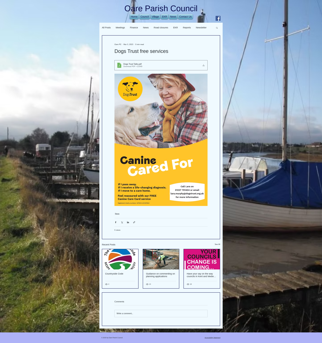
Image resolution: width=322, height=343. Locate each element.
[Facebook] (218, 18)
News (146, 27)
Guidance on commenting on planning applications (160, 275)
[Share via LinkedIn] (128, 222)
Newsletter (201, 27)
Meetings (120, 27)
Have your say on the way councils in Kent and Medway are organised (201, 275)
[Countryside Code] (120, 259)
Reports (187, 27)
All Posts (106, 27)
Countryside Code (114, 273)
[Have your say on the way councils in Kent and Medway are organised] (202, 259)
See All (217, 244)
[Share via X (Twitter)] (122, 222)
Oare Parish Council (160, 8)
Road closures (161, 27)
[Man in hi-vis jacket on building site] (161, 259)
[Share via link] (134, 222)
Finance (134, 27)
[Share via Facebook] (115, 222)
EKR (175, 27)
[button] (217, 28)
